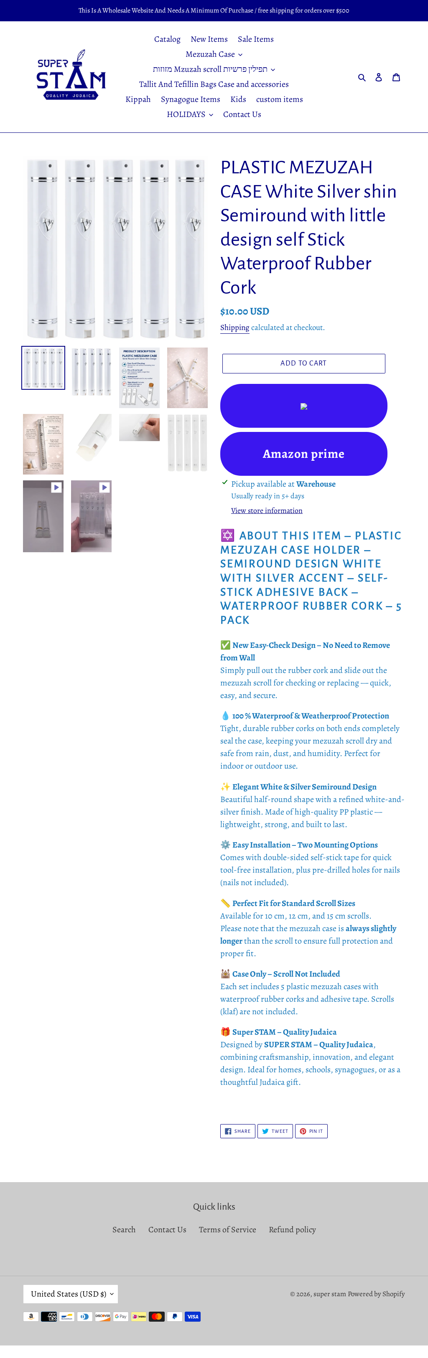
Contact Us (167, 1229)
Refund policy (292, 1229)
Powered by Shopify (376, 1294)
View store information (267, 510)
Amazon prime (304, 453)
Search (124, 1229)
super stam (329, 1294)
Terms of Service (227, 1229)
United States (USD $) (68, 1294)
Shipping (235, 327)
